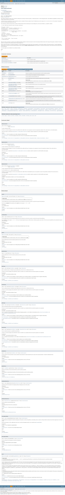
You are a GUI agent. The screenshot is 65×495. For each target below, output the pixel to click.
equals (6, 115)
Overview (1, 486)
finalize (9, 115)
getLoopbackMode (11, 74)
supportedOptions (60, 110)
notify (20, 115)
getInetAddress (30, 108)
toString (27, 115)
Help (24, 486)
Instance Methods (11, 69)
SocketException (5, 359)
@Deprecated (4, 196)
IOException (13, 126)
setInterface (10, 93)
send (9, 90)
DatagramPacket (13, 90)
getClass (12, 115)
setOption (20, 110)
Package (8, 486)
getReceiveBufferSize (5, 109)
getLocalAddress (37, 108)
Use (13, 486)
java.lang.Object (3, 10)
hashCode (16, 115)
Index (22, 486)
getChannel (25, 108)
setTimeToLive (10, 100)
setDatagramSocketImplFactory (12, 110)
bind (2, 108)
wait (31, 115)
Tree (15, 486)
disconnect (15, 108)
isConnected (54, 109)
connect (8, 108)
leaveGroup (10, 86)
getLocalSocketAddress (50, 108)
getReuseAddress (22, 109)
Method (12, 3)
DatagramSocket (20, 107)
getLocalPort (43, 108)
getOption (56, 108)
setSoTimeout (47, 110)
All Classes (2, 2)
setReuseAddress (34, 110)
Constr (10, 3)
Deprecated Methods (28, 69)
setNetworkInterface (12, 98)
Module (5, 486)
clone (3, 115)
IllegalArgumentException (6, 318)
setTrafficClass (53, 110)
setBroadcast (4, 110)
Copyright (1, 493)
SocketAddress (10, 62)
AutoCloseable (7, 14)
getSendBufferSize (29, 109)
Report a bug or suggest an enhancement (6, 490)
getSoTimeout (35, 109)
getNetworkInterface (12, 76)
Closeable (2, 14)
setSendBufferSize (41, 110)
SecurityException (5, 135)
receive (58, 109)
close (5, 108)
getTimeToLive (10, 78)
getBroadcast (20, 108)
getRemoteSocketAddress (14, 109)
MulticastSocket (5, 59)
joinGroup (10, 82)
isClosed (49, 109)
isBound (46, 109)
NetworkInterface (5, 76)
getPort (60, 108)
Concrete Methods (19, 69)
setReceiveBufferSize (26, 110)
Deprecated (19, 486)
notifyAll (23, 115)
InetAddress (14, 82)
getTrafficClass (41, 109)
